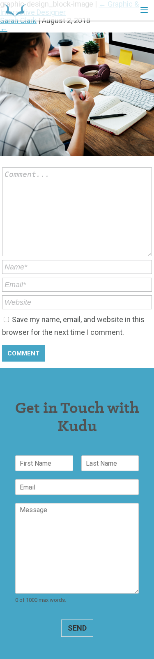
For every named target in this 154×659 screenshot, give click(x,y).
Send (77, 628)
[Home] (15, 10)
